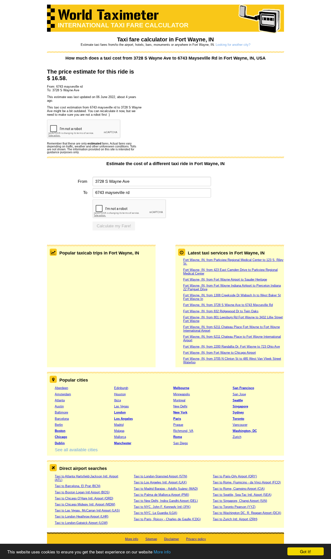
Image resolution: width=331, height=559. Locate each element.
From (82, 181)
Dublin (60, 443)
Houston (120, 394)
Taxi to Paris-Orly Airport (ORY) (235, 476)
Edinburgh (121, 388)
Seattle (238, 400)
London (120, 412)
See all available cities (76, 449)
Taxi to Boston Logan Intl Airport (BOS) (82, 492)
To (85, 192)
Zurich (237, 437)
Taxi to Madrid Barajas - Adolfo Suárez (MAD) (166, 488)
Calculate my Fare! (114, 226)
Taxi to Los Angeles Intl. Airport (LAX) (160, 482)
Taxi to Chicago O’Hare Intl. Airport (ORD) (84, 498)
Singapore (240, 406)
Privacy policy (196, 539)
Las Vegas (121, 406)
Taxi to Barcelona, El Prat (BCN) (77, 486)
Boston (60, 431)
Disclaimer (171, 539)
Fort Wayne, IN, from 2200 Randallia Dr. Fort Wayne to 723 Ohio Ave (231, 346)
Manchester (122, 443)
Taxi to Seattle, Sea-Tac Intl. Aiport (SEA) (242, 495)
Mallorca (120, 437)
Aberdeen (61, 388)
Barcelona (62, 419)
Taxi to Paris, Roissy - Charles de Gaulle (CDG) (167, 519)
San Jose (239, 394)
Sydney (238, 412)
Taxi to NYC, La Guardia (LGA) (155, 513)
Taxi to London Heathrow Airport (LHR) (81, 516)
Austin (59, 406)
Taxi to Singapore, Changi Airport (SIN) (240, 501)
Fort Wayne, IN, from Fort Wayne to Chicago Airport (219, 352)
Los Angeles (123, 419)
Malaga (119, 431)
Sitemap (151, 539)
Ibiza (117, 400)
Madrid (119, 425)
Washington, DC (245, 431)
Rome (177, 437)
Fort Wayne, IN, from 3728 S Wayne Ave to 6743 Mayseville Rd (228, 305)
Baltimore (61, 412)
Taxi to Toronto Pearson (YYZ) (234, 507)
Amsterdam (63, 394)
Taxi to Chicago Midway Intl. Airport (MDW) (85, 504)
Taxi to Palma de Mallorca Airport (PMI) (161, 495)
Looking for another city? (233, 44)
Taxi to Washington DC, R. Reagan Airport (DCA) (247, 513)
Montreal (179, 400)
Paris (177, 419)
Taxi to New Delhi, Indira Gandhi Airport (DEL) (166, 501)
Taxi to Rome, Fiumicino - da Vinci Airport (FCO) (247, 482)
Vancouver (240, 425)
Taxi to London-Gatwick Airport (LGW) (81, 523)
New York (180, 412)
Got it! (305, 551)
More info (162, 552)
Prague (178, 425)
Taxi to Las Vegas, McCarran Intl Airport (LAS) (87, 510)
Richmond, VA (183, 431)
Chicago (61, 437)
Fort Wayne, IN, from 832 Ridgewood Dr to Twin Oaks (221, 311)
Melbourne (181, 388)
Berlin (59, 425)
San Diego (180, 443)
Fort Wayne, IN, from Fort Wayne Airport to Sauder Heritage (225, 279)
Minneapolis (181, 394)
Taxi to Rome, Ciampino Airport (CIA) (239, 488)
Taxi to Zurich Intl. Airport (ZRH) (235, 519)
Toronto (238, 419)
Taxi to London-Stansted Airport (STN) (160, 476)
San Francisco (243, 388)
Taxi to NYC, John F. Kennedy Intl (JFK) (162, 507)
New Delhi (180, 406)
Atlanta (60, 400)
